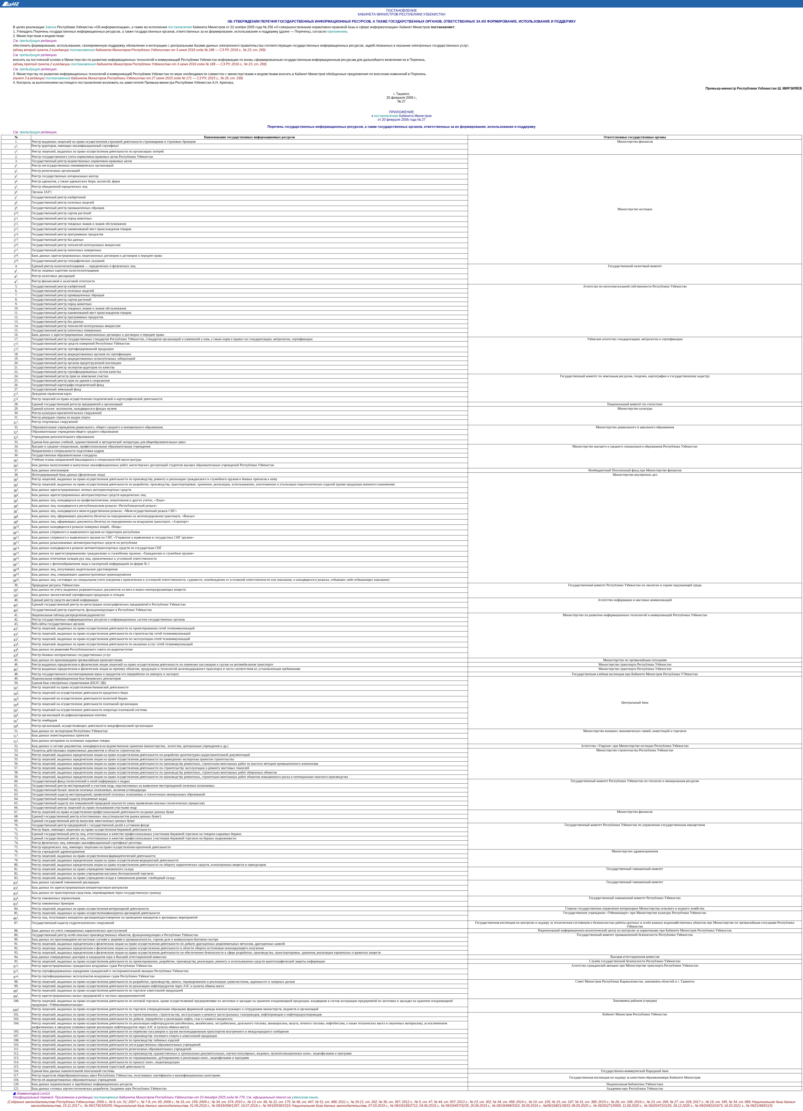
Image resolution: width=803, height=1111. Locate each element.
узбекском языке (305, 1097)
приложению (337, 31)
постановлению (386, 116)
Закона (50, 27)
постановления (180, 27)
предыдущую (29, 40)
